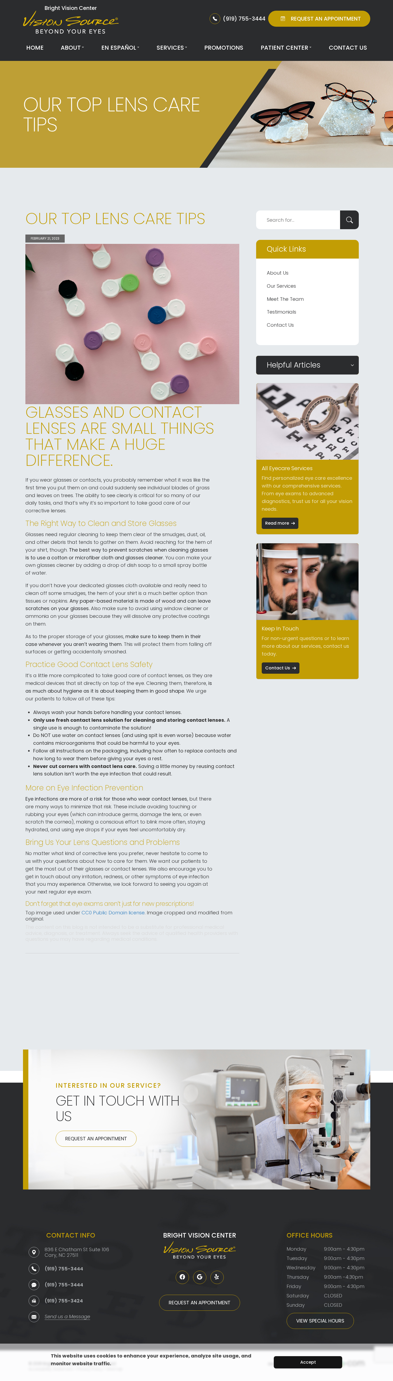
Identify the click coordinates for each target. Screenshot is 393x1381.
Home (35, 48)
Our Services (281, 286)
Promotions (223, 48)
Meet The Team (285, 299)
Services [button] (170, 48)
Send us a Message (67, 1317)
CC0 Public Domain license (113, 912)
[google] (199, 1277)
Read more (277, 523)
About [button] (71, 48)
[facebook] (182, 1277)
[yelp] (217, 1277)
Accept (308, 1362)
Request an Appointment (96, 1138)
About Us (277, 273)
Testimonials (281, 312)
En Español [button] (118, 48)
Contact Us (348, 48)
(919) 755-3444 (64, 1268)
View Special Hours (320, 1320)
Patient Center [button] (284, 48)
